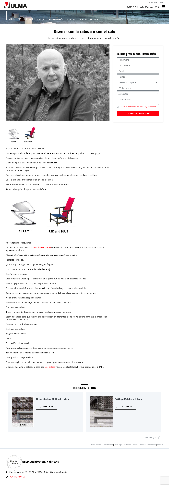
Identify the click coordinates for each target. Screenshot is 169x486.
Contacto (82, 19)
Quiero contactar (138, 113)
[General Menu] (162, 7)
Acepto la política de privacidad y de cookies (138, 107)
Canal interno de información (102, 445)
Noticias (71, 19)
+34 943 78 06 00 (17, 476)
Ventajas (41, 19)
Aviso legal (118, 445)
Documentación (56, 19)
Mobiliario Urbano (22, 18)
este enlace (50, 367)
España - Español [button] (158, 2)
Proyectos (95, 19)
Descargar (48, 406)
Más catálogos (150, 438)
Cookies (160, 445)
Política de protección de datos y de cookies (140, 445)
